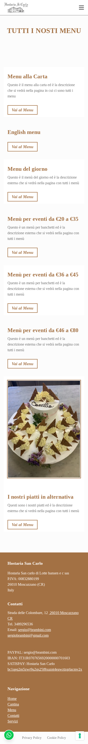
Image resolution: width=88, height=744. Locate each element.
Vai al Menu (22, 110)
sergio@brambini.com (40, 652)
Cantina (13, 704)
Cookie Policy (56, 738)
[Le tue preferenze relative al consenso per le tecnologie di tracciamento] (79, 735)
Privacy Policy (32, 738)
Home (12, 699)
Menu (12, 710)
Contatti (13, 716)
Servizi (13, 721)
